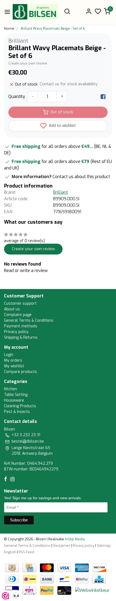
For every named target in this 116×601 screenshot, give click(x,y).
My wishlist (14, 366)
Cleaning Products (20, 406)
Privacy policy (16, 331)
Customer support (20, 303)
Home (9, 28)
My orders (13, 360)
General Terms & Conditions (28, 320)
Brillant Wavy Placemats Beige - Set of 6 (53, 28)
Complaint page (18, 314)
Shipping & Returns (20, 337)
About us (12, 309)
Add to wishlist (62, 125)
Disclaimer (61, 545)
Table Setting (16, 394)
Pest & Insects (17, 411)
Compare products (20, 371)
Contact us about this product (81, 176)
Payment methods (20, 326)
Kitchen (10, 389)
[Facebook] (103, 96)
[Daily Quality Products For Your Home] (35, 12)
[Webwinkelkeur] (92, 590)
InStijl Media (74, 539)
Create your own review (27, 63)
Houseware (14, 400)
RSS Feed (26, 552)
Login (8, 354)
